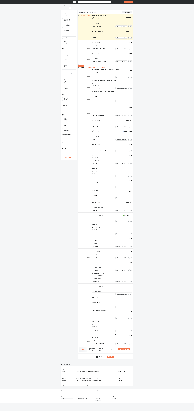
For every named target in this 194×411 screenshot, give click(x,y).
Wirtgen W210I (94, 130)
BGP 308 (93, 237)
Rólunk (62, 393)
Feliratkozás (81, 66)
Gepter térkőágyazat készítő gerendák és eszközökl (101, 249)
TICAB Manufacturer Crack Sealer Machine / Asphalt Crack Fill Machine (105, 69)
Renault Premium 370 (65, 382)
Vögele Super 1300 (65, 380)
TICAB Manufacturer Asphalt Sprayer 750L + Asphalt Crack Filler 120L (105, 80)
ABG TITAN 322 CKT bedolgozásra (98, 273)
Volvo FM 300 (64, 371)
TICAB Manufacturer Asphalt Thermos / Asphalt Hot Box (102, 40)
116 (104, 356)
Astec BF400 (94, 179)
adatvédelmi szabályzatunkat (91, 67)
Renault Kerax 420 (65, 378)
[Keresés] (79, 2)
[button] (129, 26)
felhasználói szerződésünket (101, 67)
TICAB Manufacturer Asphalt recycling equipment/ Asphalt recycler (104, 334)
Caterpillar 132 (94, 224)
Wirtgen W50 (64, 385)
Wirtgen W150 (94, 168)
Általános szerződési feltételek (83, 393)
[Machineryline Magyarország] (66, 2)
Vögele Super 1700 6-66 (96, 154)
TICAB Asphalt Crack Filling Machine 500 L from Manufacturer (103, 91)
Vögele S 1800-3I (95, 213)
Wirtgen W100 (64, 369)
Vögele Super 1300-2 (96, 321)
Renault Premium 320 (65, 373)
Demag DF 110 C (95, 284)
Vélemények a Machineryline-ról (83, 398)
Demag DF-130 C (95, 297)
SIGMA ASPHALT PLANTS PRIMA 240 (99, 15)
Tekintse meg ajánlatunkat (124, 349)
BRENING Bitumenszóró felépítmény (99, 310)
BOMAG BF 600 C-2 (95, 190)
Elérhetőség (63, 396)
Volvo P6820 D (94, 29)
